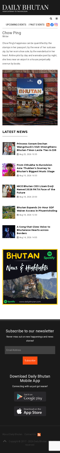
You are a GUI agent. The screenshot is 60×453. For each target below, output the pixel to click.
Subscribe (30, 360)
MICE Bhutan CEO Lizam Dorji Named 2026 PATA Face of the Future (36, 189)
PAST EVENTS (37, 24)
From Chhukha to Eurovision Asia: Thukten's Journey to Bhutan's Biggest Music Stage (36, 168)
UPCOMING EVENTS (16, 24)
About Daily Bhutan (12, 434)
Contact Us (30, 434)
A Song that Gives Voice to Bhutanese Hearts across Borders (33, 230)
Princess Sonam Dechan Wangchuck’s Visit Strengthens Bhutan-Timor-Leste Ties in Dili (36, 147)
